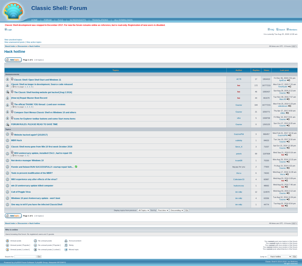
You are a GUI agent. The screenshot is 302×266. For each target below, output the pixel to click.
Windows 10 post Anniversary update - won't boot (35, 198)
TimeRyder (282, 87)
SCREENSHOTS (78, 20)
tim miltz (238, 192)
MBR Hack (16, 140)
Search (281, 30)
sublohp (238, 140)
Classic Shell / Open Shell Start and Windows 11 (37, 80)
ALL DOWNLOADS (123, 20)
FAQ (272, 30)
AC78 (238, 79)
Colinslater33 (238, 179)
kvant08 (238, 160)
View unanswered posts (14, 42)
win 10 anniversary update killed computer (32, 185)
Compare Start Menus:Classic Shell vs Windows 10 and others (45, 112)
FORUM (48, 20)
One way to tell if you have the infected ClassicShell (36, 204)
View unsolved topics (13, 40)
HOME (34, 20)
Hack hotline (34, 46)
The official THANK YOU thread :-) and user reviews (39, 104)
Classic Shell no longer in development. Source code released (42, 84)
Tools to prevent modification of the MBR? (32, 173)
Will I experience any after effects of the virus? (34, 179)
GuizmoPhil (239, 134)
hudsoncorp (239, 186)
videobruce (282, 106)
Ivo (238, 85)
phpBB (17, 262)
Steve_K (238, 147)
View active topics (33, 42)
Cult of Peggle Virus (21, 192)
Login (9, 30)
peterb (239, 154)
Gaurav (282, 93)
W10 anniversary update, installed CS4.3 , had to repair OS (43, 153)
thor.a (238, 173)
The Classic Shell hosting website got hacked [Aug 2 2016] (43, 92)
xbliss (282, 113)
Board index (10, 46)
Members (293, 30)
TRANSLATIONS (100, 20)
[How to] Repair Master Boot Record (29, 98)
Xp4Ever (282, 80)
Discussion (22, 46)
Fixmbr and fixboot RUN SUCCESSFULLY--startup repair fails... (42, 167)
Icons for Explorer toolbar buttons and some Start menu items (45, 119)
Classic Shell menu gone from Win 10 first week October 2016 (41, 146)
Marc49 (282, 99)
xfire (239, 118)
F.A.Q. (60, 20)
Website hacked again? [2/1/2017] (31, 135)
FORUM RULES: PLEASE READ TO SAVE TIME (34, 124)
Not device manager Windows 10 (27, 160)
